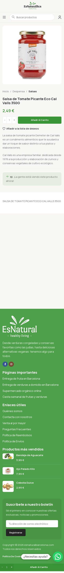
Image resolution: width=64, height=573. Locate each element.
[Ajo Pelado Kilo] (8, 471)
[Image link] (20, 326)
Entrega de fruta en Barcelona (21, 378)
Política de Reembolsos (17, 435)
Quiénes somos (12, 411)
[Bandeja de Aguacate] (8, 457)
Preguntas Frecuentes (17, 429)
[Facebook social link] (5, 364)
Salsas (33, 91)
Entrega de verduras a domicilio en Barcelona (31, 385)
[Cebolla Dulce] (8, 486)
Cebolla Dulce (25, 482)
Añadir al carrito (40, 119)
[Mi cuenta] (59, 17)
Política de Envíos (13, 441)
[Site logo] (32, 5)
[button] (58, 557)
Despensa (19, 91)
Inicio (6, 91)
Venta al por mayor (14, 423)
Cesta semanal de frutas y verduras (25, 397)
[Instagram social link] (11, 364)
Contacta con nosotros (17, 417)
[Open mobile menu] (4, 17)
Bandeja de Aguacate (29, 455)
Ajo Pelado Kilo (25, 469)
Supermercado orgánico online (22, 391)
